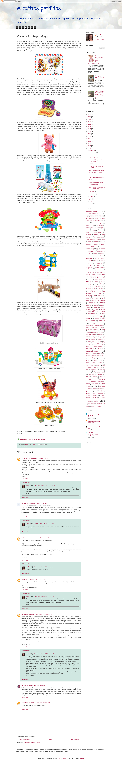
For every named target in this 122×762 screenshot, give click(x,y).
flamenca (88, 281)
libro (98, 297)
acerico (92, 216)
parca (101, 331)
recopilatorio (89, 364)
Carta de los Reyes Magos (96, 177)
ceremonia (88, 244)
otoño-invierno (100, 322)
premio (100, 348)
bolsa (93, 230)
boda (101, 229)
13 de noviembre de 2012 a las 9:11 (35, 685)
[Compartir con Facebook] (44, 444)
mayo (91, 203)
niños (103, 313)
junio (91, 201)
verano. (103, 397)
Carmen (24, 503)
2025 (89, 117)
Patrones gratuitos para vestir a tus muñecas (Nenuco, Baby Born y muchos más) (95, 59)
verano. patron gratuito (93, 399)
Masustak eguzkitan (94, 421)
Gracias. (91, 163)
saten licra (88, 372)
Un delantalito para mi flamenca (95, 160)
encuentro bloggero (100, 270)
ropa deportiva (94, 369)
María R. (28, 485)
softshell (88, 377)
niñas (103, 311)
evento (98, 274)
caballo (103, 234)
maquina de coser (92, 302)
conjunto (88, 253)
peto (104, 341)
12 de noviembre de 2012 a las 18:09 (37, 503)
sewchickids (91, 374)
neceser (96, 309)
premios (87, 350)
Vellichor (90, 417)
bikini (98, 227)
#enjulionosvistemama (92, 213)
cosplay (103, 258)
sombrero (94, 378)
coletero (103, 248)
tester (89, 388)
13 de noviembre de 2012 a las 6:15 (38, 579)
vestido (96, 401)
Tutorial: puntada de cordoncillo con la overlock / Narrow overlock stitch (99, 94)
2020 (89, 129)
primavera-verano (92, 352)
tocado (99, 388)
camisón (94, 237)
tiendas (94, 388)
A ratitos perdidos (39, 9)
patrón (101, 332)
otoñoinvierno (96, 324)
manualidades (101, 300)
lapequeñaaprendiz (91, 295)
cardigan (89, 241)
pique (98, 343)
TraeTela (90, 432)
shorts (87, 376)
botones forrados (98, 232)
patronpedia (96, 338)
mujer (88, 307)
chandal (103, 244)
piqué (103, 343)
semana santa (101, 372)
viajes (96, 404)
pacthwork (95, 327)
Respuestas (26, 482)
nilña (89, 311)
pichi (89, 343)
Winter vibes (91, 422)
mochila (96, 305)
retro (103, 365)
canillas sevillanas (90, 239)
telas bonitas (102, 386)
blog (102, 227)
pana (102, 327)
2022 (89, 124)
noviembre (92, 153)
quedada (88, 360)
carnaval (95, 241)
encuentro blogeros (90, 270)
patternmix (93, 339)
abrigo (100, 215)
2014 (89, 143)
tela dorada (102, 384)
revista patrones (98, 367)
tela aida (88, 383)
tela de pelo (95, 383)
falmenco (101, 276)
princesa (100, 353)
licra (102, 297)
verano (95, 397)
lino (92, 298)
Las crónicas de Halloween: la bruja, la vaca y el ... (97, 187)
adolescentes (89, 218)
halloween (98, 286)
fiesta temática (98, 279)
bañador (88, 225)
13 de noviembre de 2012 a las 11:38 (41, 702)
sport (96, 379)
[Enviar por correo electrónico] (39, 444)
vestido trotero (101, 403)
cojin (97, 248)
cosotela (97, 258)
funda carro (95, 283)
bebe (92, 227)
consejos (95, 253)
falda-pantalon (92, 276)
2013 (89, 146)
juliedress (99, 289)
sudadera (102, 379)
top (104, 388)
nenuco (103, 309)
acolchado (100, 216)
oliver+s (88, 318)
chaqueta (92, 246)
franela (87, 283)
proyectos (88, 355)
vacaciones (100, 393)
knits (100, 291)
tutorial (88, 393)
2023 (89, 121)
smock (101, 376)
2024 (89, 119)
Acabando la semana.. (95, 179)
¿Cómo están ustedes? (95, 172)
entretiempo (91, 272)
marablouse (102, 302)
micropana (88, 305)
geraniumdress (89, 284)
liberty (94, 297)
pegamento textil (92, 341)
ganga (101, 283)
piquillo (90, 344)
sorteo (89, 379)
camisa (90, 236)
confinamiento (100, 251)
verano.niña (102, 399)
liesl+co (87, 298)
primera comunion (91, 353)
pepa (23, 685)
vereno (89, 401)
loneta (97, 298)
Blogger (82, 758)
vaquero (88, 395)
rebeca (93, 362)
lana (100, 293)
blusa (87, 229)
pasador (88, 332)
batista (87, 227)
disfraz (90, 269)
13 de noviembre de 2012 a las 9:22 (44, 653)
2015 (89, 141)
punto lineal (102, 357)
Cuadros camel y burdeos (96, 170)
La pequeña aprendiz (94, 427)
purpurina (101, 358)
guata (90, 286)
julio (90, 199)
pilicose (93, 343)
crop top (96, 260)
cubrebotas (88, 263)
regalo (87, 365)
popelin (101, 344)
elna (102, 269)
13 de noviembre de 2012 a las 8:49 (41, 614)
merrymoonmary (62, 758)
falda (103, 274)
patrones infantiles (91, 336)
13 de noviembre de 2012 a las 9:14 (44, 523)
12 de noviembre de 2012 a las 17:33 (44, 485)
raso (101, 360)
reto (98, 365)
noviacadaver (89, 316)
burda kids (88, 234)
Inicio (50, 739)
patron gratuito (90, 334)
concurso (90, 251)
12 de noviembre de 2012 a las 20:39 (38, 538)
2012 (89, 148)
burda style (96, 234)
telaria (89, 386)
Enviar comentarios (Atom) (32, 742)
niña (94, 311)
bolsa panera (100, 230)
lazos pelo (100, 295)
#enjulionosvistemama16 (91, 215)
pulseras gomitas (96, 355)
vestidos (91, 404)
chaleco (96, 244)
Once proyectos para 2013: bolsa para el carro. (99, 77)
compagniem (91, 250)
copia (101, 253)
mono (101, 305)
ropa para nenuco (98, 371)
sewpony (100, 374)
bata (93, 225)
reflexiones (99, 364)
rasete (95, 360)
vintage (87, 406)
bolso (87, 232)
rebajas (87, 362)
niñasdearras (91, 313)
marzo (101, 303)
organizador (102, 320)
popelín (88, 346)
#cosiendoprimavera (92, 211)
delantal (99, 265)
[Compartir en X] (42, 444)
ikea (94, 288)
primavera (97, 350)
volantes (99, 406)
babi (94, 223)
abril (87, 216)
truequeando (99, 391)
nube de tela (98, 316)
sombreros (102, 378)
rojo (87, 369)
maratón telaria (92, 304)
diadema (97, 267)
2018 (89, 134)
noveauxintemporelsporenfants (95, 315)
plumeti (96, 344)
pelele (100, 341)
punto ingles (95, 357)
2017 (89, 136)
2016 (89, 138)
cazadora (88, 242)
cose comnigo (98, 255)
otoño (89, 322)
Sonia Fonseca (26, 614)
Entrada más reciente (24, 739)
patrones (100, 334)
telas (94, 386)
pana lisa (88, 329)
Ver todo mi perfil (99, 39)
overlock (88, 327)
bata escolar (99, 225)
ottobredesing (89, 325)
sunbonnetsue (92, 381)
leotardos (88, 297)
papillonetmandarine (92, 330)
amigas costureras (96, 220)
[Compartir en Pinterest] (46, 444)
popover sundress (98, 346)
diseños (103, 267)
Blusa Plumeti (91, 428)
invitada (87, 289)
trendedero (25, 458)
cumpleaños (98, 263)
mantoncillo (93, 300)
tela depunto (95, 384)
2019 (89, 131)
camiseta (98, 236)
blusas (95, 229)
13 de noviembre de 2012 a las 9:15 (44, 596)
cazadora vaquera (98, 242)
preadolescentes (90, 348)
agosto (91, 196)
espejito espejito (90, 274)
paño (103, 329)
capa (97, 239)
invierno (100, 288)
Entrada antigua (75, 739)
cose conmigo (90, 256)
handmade (88, 288)
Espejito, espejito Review (96, 182)
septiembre (92, 194)
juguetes (93, 289)
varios (25, 446)
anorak (87, 222)
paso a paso (94, 332)
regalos (93, 365)
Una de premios (93, 157)
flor (102, 281)
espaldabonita (100, 272)
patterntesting (101, 339)
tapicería (100, 381)
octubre (91, 191)
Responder (25, 478)
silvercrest (95, 376)
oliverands (97, 318)
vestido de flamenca (90, 403)
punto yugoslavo (92, 358)
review (89, 367)
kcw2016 (94, 291)
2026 (89, 114)
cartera (101, 241)
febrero (87, 277)
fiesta (90, 279)
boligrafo (88, 230)
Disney (97, 269)
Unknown (24, 538)
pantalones (96, 329)
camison (88, 237)
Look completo (93, 155)
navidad (88, 309)
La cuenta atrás (93, 184)
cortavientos (88, 255)
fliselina (96, 281)
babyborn (100, 223)
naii (102, 307)
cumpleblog (89, 265)
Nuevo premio (93, 175)
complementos (101, 249)
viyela (92, 406)
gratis (95, 284)
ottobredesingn (99, 325)
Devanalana (89, 267)
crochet (90, 260)
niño (98, 313)
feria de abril (95, 277)
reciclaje (100, 362)
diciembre (92, 150)
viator (101, 404)
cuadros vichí (99, 262)
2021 (89, 126)
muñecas (96, 307)
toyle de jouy (92, 390)
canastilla (100, 237)
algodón (97, 218)
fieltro (103, 277)
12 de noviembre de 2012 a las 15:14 (39, 458)
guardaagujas (102, 284)
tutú (94, 393)
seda (94, 372)
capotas (103, 239)
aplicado (94, 222)
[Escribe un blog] (41, 444)
